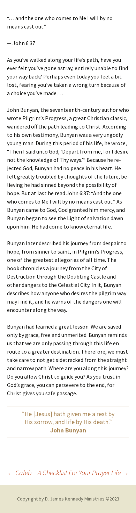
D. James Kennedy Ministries (75, 499)
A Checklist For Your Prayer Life (83, 472)
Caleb (19, 472)
